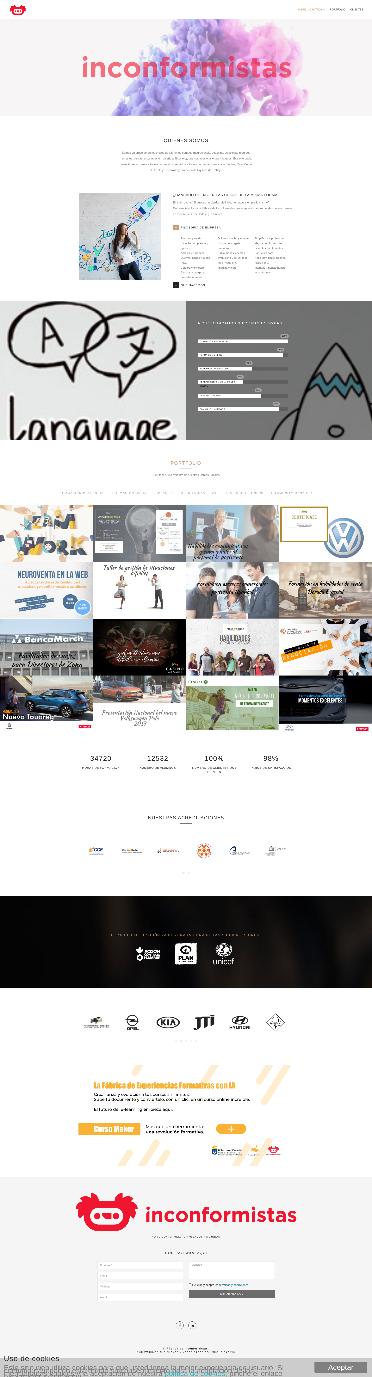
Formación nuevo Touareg (46, 722)
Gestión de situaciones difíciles (139, 608)
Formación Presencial (83, 493)
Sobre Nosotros (311, 9)
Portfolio (337, 9)
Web (216, 493)
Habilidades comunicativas (232, 665)
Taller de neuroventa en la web (46, 608)
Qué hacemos (193, 285)
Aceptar (341, 1367)
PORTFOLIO (186, 463)
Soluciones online (245, 493)
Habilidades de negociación (325, 665)
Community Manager (291, 493)
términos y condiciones (234, 1285)
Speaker (164, 493)
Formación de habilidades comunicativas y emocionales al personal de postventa (232, 543)
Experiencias (192, 493)
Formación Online (130, 493)
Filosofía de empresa (201, 227)
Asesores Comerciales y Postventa (232, 608)
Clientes (356, 9)
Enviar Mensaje (231, 1294)
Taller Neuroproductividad (139, 552)
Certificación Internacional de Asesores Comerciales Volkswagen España (325, 543)
